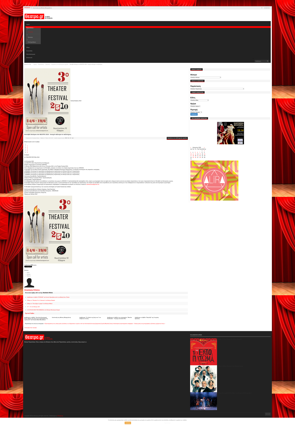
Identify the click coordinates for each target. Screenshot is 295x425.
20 (197, 155)
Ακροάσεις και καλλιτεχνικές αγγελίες (59, 64)
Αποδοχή (128, 423)
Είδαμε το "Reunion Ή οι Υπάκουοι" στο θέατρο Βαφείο (41, 300)
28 (200, 157)
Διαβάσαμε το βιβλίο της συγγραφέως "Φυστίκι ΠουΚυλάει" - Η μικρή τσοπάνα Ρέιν (119, 318)
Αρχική (35, 64)
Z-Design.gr (60, 415)
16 (204, 154)
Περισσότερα (167, 423)
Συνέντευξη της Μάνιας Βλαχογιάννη (61, 317)
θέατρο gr (29, 275)
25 (193, 157)
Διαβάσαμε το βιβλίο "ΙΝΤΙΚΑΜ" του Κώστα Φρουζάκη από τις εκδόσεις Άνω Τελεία (48, 297)
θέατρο (28, 272)
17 (191, 155)
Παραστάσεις (41, 64)
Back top (267, 414)
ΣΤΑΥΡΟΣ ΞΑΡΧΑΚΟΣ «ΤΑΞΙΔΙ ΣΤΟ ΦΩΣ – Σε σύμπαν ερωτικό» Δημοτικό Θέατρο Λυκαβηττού (57, 8)
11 (193, 154)
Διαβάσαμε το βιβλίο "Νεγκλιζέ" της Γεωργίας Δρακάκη (147, 318)
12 (195, 154)
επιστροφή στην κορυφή (30, 327)
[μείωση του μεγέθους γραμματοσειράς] (65, 138)
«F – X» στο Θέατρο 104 (33, 306)
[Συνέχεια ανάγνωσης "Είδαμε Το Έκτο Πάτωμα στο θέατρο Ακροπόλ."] (203, 351)
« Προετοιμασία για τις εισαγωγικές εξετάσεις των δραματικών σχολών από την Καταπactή (67, 323)
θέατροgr (28, 274)
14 (200, 154)
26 (195, 157)
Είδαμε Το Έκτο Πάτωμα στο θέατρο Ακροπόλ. (230, 339)
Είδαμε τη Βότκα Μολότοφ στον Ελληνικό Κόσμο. (230, 366)
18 (193, 155)
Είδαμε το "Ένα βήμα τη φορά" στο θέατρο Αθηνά (39, 303)
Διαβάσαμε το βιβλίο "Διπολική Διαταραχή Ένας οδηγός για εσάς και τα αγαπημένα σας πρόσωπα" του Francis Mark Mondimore (36, 318)
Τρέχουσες (47, 64)
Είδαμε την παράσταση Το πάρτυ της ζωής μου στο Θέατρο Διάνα (235, 393)
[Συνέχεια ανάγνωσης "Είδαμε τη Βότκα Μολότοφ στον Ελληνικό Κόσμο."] (203, 378)
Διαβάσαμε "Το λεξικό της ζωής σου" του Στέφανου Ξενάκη (90, 318)
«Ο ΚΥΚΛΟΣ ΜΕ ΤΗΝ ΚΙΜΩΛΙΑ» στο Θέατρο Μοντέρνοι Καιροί (43, 310)
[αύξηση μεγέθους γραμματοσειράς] (66, 138)
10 (191, 154)
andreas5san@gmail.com (92, 184)
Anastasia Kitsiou (35, 138)
